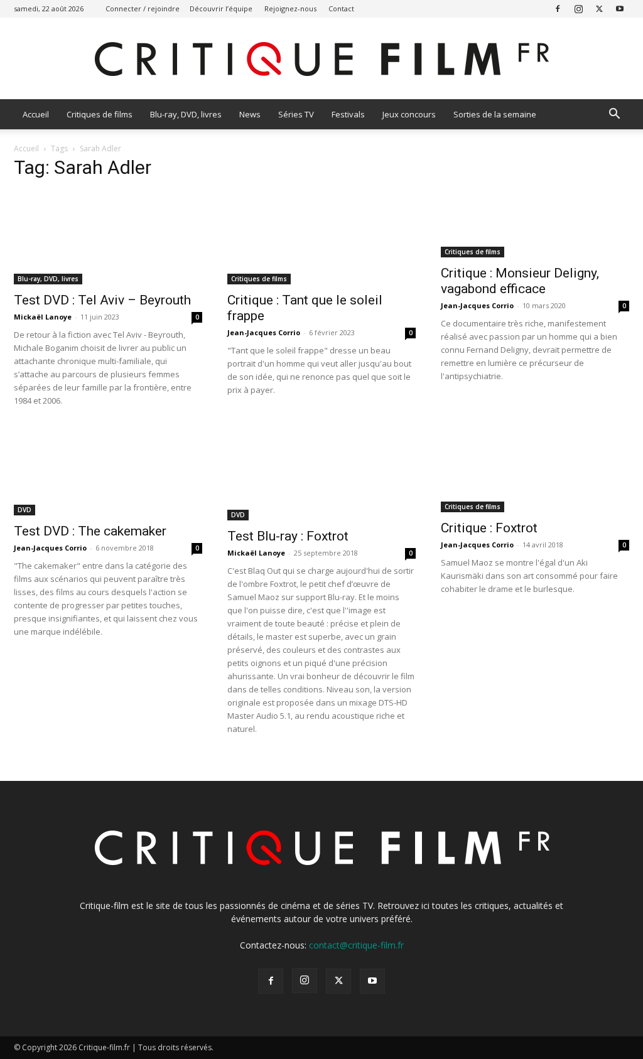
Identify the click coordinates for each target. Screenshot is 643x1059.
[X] (599, 8)
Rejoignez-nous (290, 8)
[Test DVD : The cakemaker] (108, 471)
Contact (341, 8)
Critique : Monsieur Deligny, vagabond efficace (520, 281)
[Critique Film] (321, 59)
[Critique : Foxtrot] (535, 469)
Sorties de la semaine (494, 114)
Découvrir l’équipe (221, 8)
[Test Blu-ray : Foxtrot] (321, 473)
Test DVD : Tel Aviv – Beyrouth (102, 300)
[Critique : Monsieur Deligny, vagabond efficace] (535, 224)
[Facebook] (557, 8)
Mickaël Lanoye (43, 316)
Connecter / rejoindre (142, 8)
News (250, 114)
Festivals (348, 114)
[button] (614, 115)
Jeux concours (409, 114)
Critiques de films (99, 114)
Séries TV (296, 114)
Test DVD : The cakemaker (90, 531)
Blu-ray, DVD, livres (186, 114)
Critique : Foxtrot (489, 527)
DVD (24, 509)
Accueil (36, 114)
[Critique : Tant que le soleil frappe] (321, 237)
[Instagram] (578, 8)
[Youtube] (619, 8)
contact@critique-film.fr (356, 945)
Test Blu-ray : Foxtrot (288, 536)
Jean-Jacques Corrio (263, 332)
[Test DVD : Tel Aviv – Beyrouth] (108, 237)
